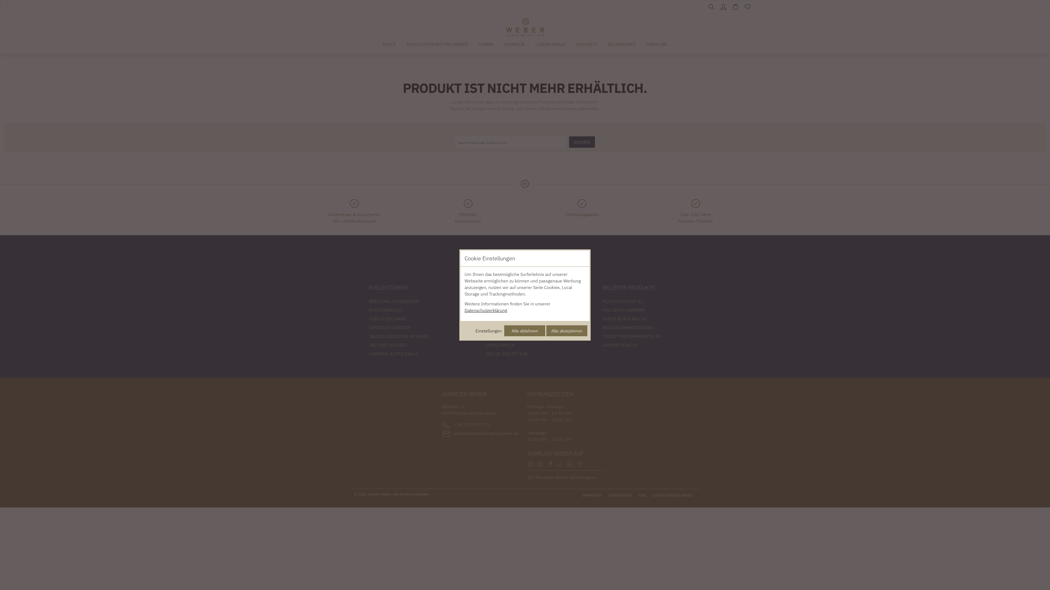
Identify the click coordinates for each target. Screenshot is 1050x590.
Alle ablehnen (525, 331)
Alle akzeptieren (566, 331)
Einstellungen (489, 331)
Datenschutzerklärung (486, 310)
